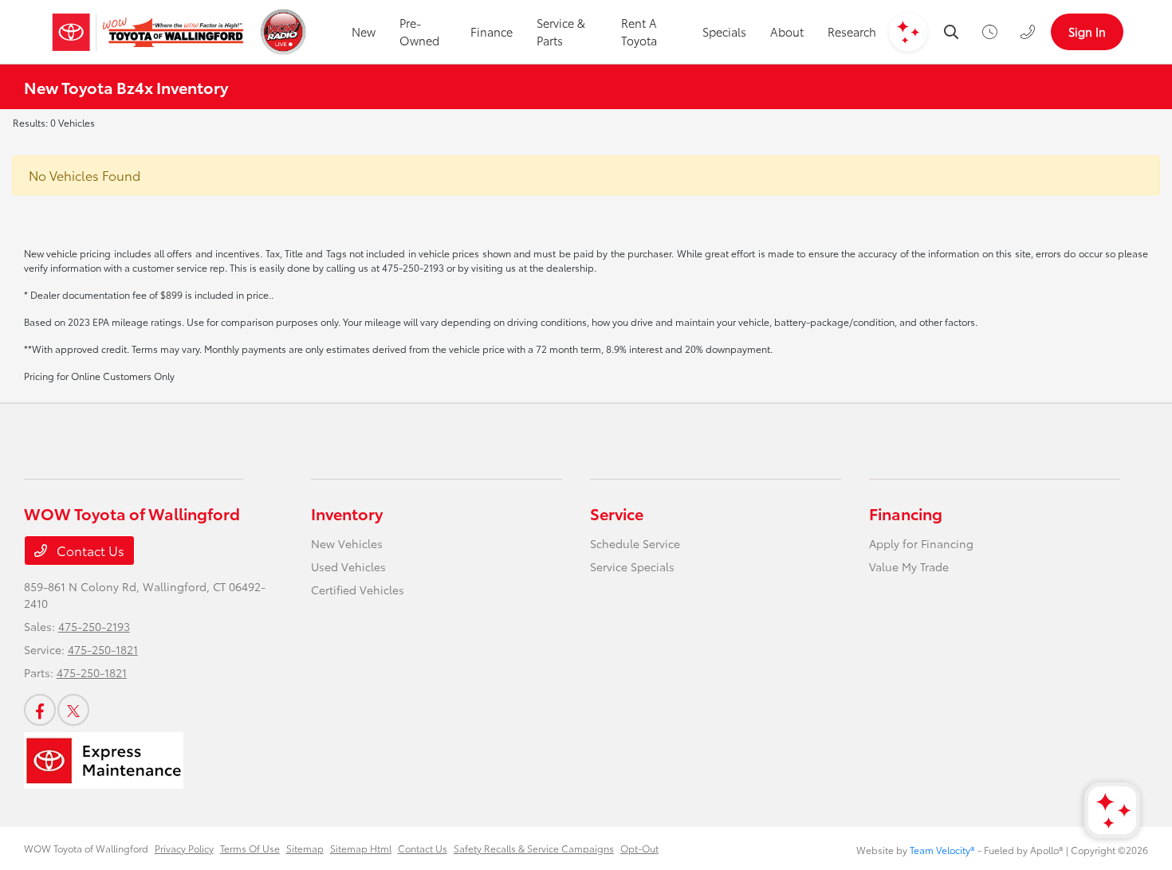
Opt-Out (639, 848)
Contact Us (88, 550)
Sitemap (305, 848)
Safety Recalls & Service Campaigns (534, 848)
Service (616, 513)
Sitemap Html (360, 848)
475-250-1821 (103, 649)
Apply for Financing (921, 543)
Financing (905, 513)
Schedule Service (635, 543)
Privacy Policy (184, 848)
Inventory (347, 513)
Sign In (1087, 31)
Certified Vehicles (357, 590)
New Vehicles (347, 543)
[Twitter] (73, 710)
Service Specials (632, 566)
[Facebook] (40, 710)
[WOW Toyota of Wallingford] (148, 32)
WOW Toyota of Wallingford (86, 848)
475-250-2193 (94, 626)
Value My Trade (909, 566)
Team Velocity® (942, 849)
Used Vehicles (348, 566)
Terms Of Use (250, 848)
